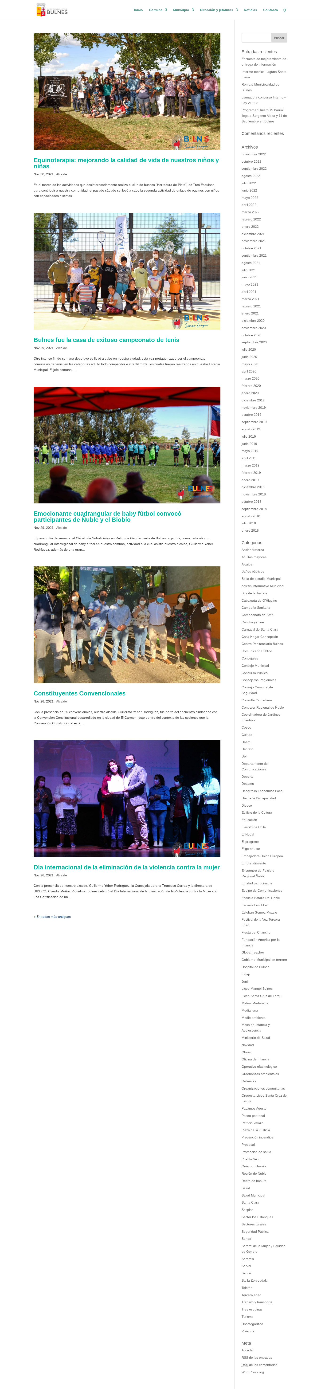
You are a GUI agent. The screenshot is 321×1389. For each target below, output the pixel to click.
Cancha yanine (253, 622)
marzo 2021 (250, 299)
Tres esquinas (252, 1309)
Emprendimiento (254, 863)
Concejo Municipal (255, 665)
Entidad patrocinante (257, 883)
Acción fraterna (253, 550)
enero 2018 (250, 530)
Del (244, 756)
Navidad (248, 1045)
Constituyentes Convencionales (79, 693)
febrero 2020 (251, 386)
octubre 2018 (251, 501)
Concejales (250, 658)
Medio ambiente (254, 1018)
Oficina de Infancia (255, 1059)
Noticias (250, 10)
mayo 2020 (250, 364)
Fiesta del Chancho (256, 932)
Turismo (248, 1316)
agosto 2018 (251, 516)
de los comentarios (259, 1365)
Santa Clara (250, 1202)
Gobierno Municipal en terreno (264, 959)
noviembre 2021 (254, 241)
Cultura (247, 735)
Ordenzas (249, 1081)
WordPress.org (253, 1372)
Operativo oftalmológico (259, 1066)
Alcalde (61, 174)
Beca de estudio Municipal (261, 579)
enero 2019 (250, 480)
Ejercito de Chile (254, 827)
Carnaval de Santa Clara (260, 629)
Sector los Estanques (257, 1217)
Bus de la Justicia (254, 593)
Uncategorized (252, 1324)
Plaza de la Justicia (256, 1130)
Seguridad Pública (255, 1231)
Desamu (248, 783)
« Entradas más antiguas (52, 916)
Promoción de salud (256, 1152)
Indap (246, 974)
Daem (246, 742)
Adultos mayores (254, 557)
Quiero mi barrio (254, 1166)
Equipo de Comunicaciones (262, 890)
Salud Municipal (253, 1195)
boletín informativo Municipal (263, 586)
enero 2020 (250, 393)
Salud (246, 1188)
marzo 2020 (250, 378)
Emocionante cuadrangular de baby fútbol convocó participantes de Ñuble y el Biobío (107, 516)
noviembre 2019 (254, 407)
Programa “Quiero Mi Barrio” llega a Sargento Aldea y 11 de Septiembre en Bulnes (264, 115)
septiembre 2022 (254, 168)
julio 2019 (249, 436)
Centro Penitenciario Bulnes (262, 644)
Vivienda (248, 1331)
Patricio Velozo (252, 1123)
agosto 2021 (251, 263)
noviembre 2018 (254, 494)
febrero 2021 (251, 306)
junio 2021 (249, 277)
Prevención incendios (257, 1137)
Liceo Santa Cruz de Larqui (262, 996)
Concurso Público (255, 673)
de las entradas (257, 1357)
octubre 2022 (251, 161)
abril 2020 (249, 371)
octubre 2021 (251, 248)
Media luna (250, 1010)
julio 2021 (249, 270)
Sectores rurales (254, 1224)
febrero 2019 (251, 473)
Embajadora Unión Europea (262, 856)
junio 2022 (249, 190)
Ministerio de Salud (256, 1038)
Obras (246, 1052)
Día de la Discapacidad (259, 798)
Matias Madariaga (255, 1003)
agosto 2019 (251, 429)
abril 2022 (249, 205)
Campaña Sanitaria (256, 607)
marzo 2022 (250, 212)
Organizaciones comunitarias (263, 1088)
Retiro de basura (254, 1181)
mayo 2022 (250, 198)
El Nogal (248, 834)
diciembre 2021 (253, 234)
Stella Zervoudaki (254, 1280)
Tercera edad (251, 1295)
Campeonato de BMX (258, 615)
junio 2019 (249, 444)
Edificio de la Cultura (257, 812)
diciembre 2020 (253, 320)
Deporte (248, 776)
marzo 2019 (250, 465)
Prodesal (248, 1144)
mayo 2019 (250, 451)
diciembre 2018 (253, 487)
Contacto (270, 10)
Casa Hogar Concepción (260, 637)
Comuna (155, 10)
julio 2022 (249, 183)
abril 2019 (249, 458)
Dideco (247, 805)
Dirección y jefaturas (216, 10)
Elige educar (251, 849)
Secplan (248, 1210)
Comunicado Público (257, 651)
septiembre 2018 (254, 509)
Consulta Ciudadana (257, 700)
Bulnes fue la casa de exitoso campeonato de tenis (106, 339)
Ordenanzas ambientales (260, 1074)
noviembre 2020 (254, 328)
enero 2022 (250, 226)
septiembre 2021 (254, 255)
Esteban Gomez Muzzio (259, 912)
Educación (249, 820)
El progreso (250, 842)
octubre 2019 (251, 414)
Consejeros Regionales (259, 680)
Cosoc (246, 727)
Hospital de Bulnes (255, 967)
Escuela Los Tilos (254, 905)
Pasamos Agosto (254, 1108)
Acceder (248, 1350)
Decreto (247, 749)
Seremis (248, 1259)
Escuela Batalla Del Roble (261, 898)
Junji (245, 981)
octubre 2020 (251, 335)
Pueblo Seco (251, 1159)
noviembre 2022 (254, 154)
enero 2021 (250, 313)
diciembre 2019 (253, 400)
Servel (246, 1266)
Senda (246, 1238)
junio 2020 (249, 357)
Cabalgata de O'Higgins (259, 600)
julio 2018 (249, 523)
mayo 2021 (250, 284)
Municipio (181, 10)
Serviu (246, 1273)
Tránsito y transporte (257, 1302)
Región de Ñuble (254, 1173)
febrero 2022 (251, 219)
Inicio (138, 10)
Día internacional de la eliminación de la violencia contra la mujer (127, 867)
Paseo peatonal (253, 1116)
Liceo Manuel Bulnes (257, 988)
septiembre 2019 (254, 422)
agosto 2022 (251, 176)
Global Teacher (253, 952)
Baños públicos (253, 571)
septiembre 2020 (254, 342)
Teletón (247, 1288)
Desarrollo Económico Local (262, 791)
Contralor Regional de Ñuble (263, 707)
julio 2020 (249, 349)
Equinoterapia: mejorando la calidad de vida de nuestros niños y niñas (126, 163)
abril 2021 (249, 292)
